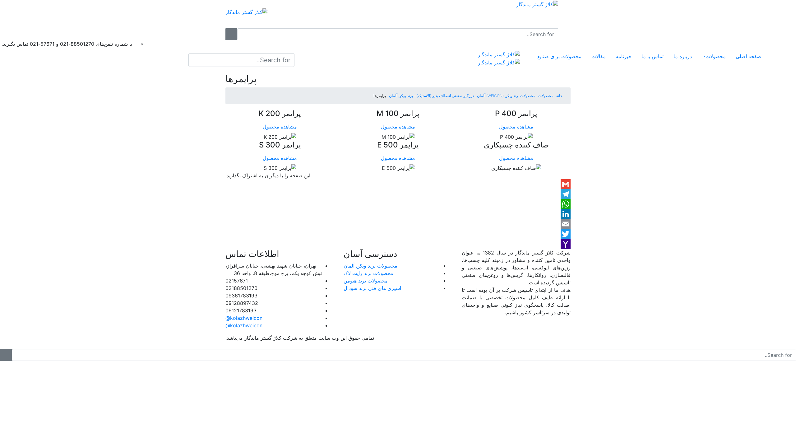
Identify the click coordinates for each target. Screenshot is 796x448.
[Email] (398, 224)
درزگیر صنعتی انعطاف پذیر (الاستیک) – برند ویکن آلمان (431, 95)
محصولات (716, 56)
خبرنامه (624, 56)
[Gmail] (398, 184)
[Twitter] (398, 234)
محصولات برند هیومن (366, 281)
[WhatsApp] (398, 204)
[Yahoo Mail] (398, 244)
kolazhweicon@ (243, 318)
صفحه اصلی (748, 56)
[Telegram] (398, 194)
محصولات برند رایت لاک (368, 273)
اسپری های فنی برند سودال (372, 288)
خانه (559, 95)
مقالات (598, 56)
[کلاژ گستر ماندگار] (537, 4)
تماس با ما (652, 56)
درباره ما (682, 56)
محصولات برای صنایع (559, 56)
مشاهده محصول (280, 127)
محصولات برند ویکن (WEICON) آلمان (506, 95)
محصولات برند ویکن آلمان (370, 266)
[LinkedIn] (398, 214)
